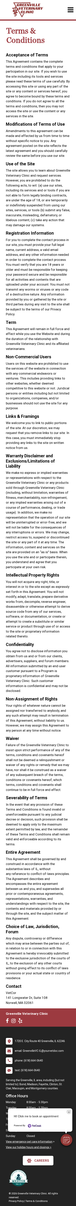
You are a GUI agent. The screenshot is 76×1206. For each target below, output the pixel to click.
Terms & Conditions (37, 1201)
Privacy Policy (16, 1201)
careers (41, 1160)
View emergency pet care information (29, 1141)
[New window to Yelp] (21, 1021)
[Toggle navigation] (70, 9)
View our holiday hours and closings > (28, 1147)
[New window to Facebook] (8, 1021)
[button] (66, 1140)
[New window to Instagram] (14, 1021)
